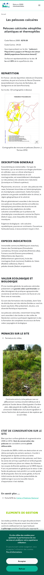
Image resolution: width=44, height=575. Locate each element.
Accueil (3, 14)
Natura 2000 (18, 5)
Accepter (22, 561)
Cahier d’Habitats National (27, 498)
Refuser (22, 568)
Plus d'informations (14, 552)
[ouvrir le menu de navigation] (39, 5)
